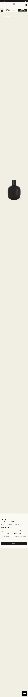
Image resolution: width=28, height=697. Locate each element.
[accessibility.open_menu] (7, 5)
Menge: (3, 540)
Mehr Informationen (5, 527)
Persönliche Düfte (8, 16)
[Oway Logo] (14, 4)
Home (2, 16)
